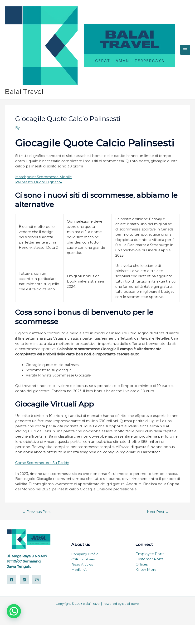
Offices (142, 564)
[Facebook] (11, 579)
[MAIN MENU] (185, 50)
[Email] (36, 579)
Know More (146, 569)
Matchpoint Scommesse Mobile (43, 177)
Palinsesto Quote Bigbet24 (38, 182)
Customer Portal (150, 559)
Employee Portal (151, 554)
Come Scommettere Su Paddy (42, 463)
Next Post (158, 512)
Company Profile (84, 554)
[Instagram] (24, 579)
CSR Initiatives (83, 559)
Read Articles (82, 564)
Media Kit (79, 569)
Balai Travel (24, 92)
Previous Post (36, 512)
